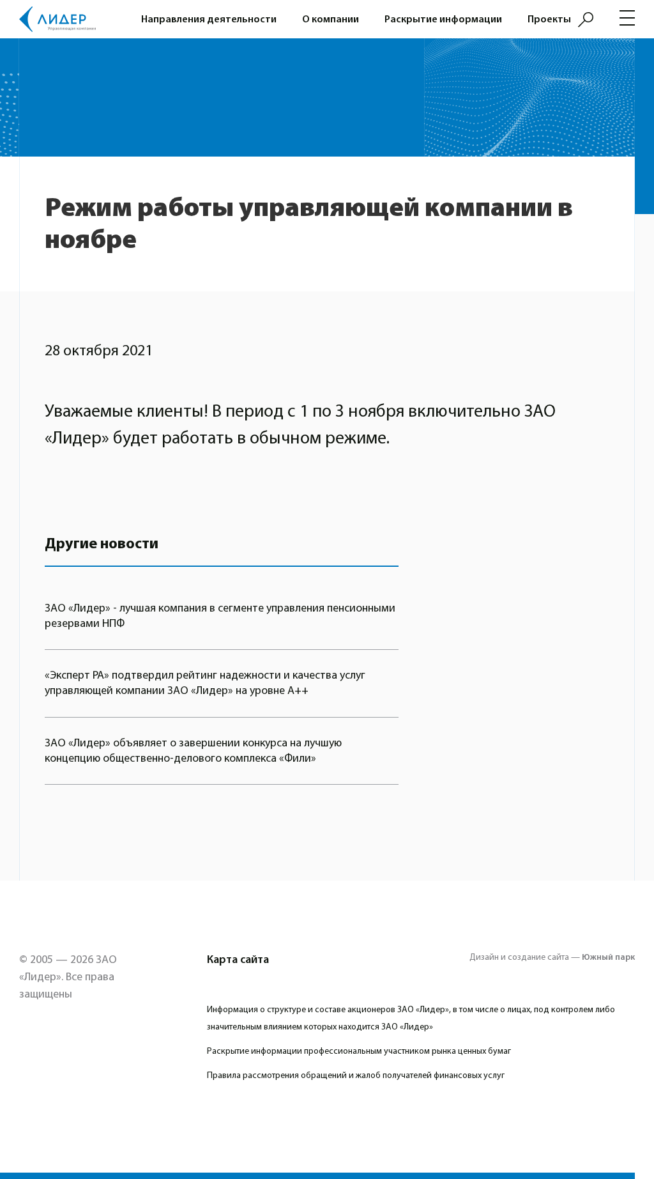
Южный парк (608, 957)
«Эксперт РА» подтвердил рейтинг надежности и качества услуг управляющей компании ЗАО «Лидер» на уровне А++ (205, 682)
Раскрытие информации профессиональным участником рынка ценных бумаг (359, 1051)
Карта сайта (238, 959)
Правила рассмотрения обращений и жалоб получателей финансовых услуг (356, 1075)
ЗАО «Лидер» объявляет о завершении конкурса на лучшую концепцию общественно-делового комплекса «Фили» (193, 750)
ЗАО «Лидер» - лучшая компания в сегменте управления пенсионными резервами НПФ (220, 615)
